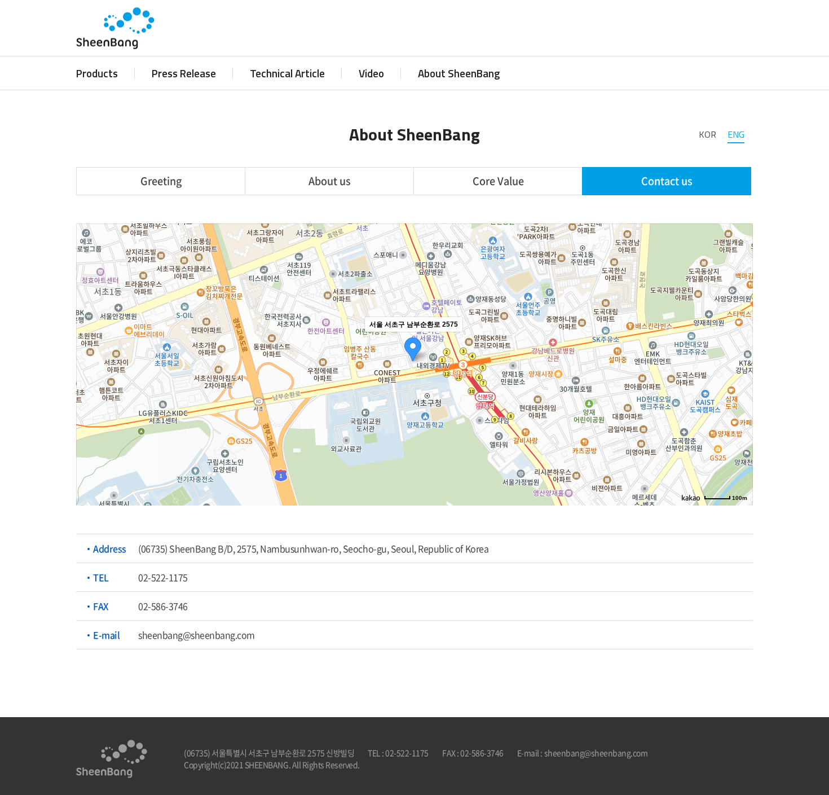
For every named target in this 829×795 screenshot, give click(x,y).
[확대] (738, 344)
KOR (707, 134)
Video (371, 73)
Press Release (184, 73)
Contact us (667, 180)
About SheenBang (459, 73)
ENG (735, 134)
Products (97, 73)
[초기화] (738, 384)
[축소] (738, 362)
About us (329, 180)
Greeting (161, 180)
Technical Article (287, 73)
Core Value (498, 180)
